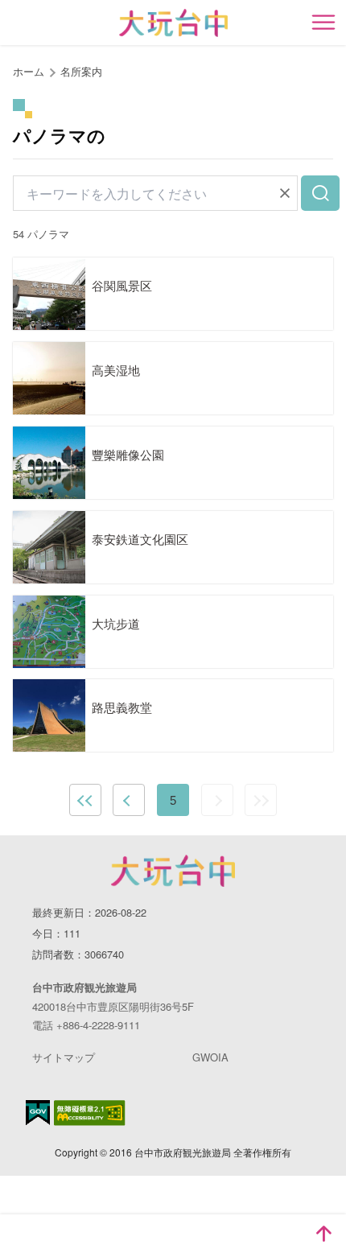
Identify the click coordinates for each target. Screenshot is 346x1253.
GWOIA (210, 1057)
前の (129, 800)
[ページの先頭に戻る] (323, 1233)
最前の (85, 800)
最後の (261, 800)
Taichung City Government (173, 871)
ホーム (28, 71)
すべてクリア (284, 193)
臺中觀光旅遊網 (173, 23)
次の (217, 800)
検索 (320, 193)
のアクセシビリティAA (90, 1113)
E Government (38, 1112)
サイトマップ (63, 1057)
